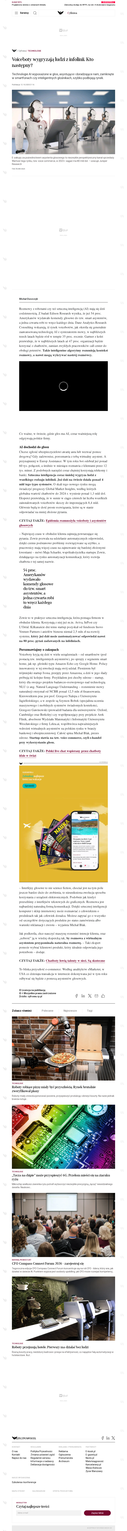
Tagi (89, 1010)
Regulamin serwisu (40, 1458)
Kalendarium (38, 1491)
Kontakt (16, 1454)
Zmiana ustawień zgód (43, 1454)
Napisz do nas (19, 1458)
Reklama (63, 1451)
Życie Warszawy (94, 1471)
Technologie (34, 51)
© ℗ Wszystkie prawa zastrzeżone (37, 993)
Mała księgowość (95, 1461)
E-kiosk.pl (90, 1451)
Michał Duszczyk (28, 299)
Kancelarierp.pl (93, 1464)
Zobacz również (22, 1010)
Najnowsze (70, 1010)
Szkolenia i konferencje (24, 1482)
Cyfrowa (22, 51)
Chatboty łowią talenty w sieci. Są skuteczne (75, 960)
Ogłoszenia (65, 1454)
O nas (15, 1451)
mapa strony (18, 1491)
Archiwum (64, 1461)
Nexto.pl (90, 1458)
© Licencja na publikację (32, 990)
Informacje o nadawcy (42, 1461)
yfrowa (72, 13)
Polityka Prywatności (41, 1451)
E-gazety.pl (91, 1454)
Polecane (47, 1010)
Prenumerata (66, 1458)
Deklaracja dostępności (43, 1464)
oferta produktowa (63, 1491)
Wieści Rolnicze (94, 1468)
